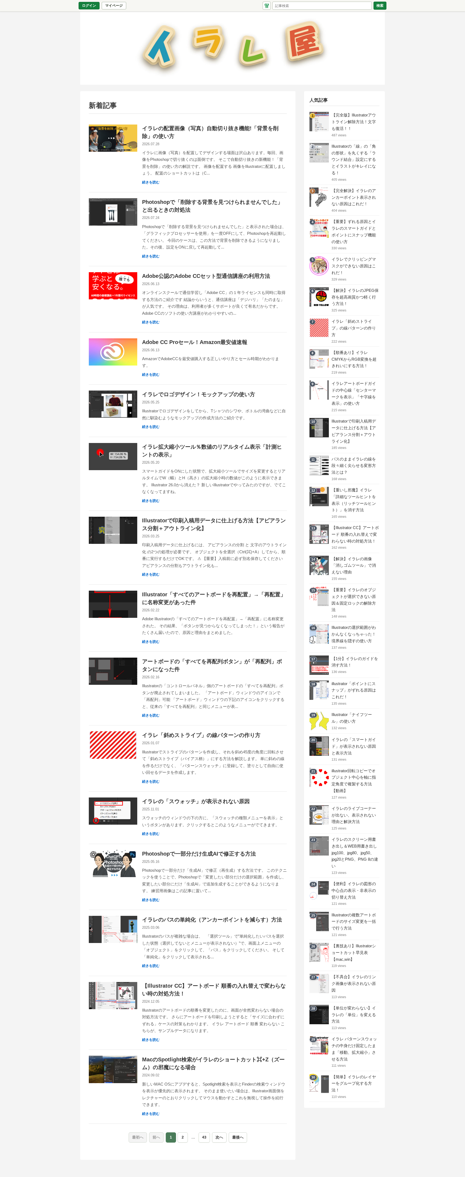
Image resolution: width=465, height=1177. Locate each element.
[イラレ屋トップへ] (232, 48)
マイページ (115, 6)
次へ (219, 1137)
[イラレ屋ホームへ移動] (267, 6)
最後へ (238, 1137)
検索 (379, 5)
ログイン (89, 5)
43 (204, 1137)
